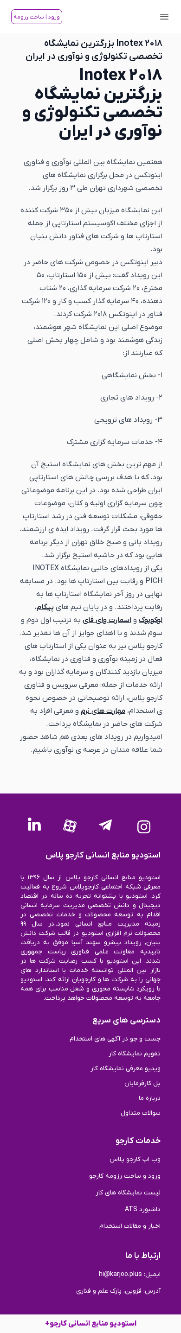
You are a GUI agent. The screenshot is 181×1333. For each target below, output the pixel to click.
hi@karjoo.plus (120, 1274)
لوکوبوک (150, 620)
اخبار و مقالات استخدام (130, 1226)
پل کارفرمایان (142, 1083)
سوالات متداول (141, 1113)
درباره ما (150, 1098)
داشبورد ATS (143, 1209)
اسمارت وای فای (107, 620)
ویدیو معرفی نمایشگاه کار (125, 1068)
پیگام (45, 607)
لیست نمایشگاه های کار (128, 1192)
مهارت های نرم (103, 711)
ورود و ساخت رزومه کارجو (125, 1176)
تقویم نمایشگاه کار (135, 1053)
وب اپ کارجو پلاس (135, 1159)
